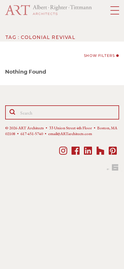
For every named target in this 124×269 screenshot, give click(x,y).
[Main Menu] (114, 10)
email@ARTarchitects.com (70, 133)
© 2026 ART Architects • (27, 127)
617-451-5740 (31, 133)
